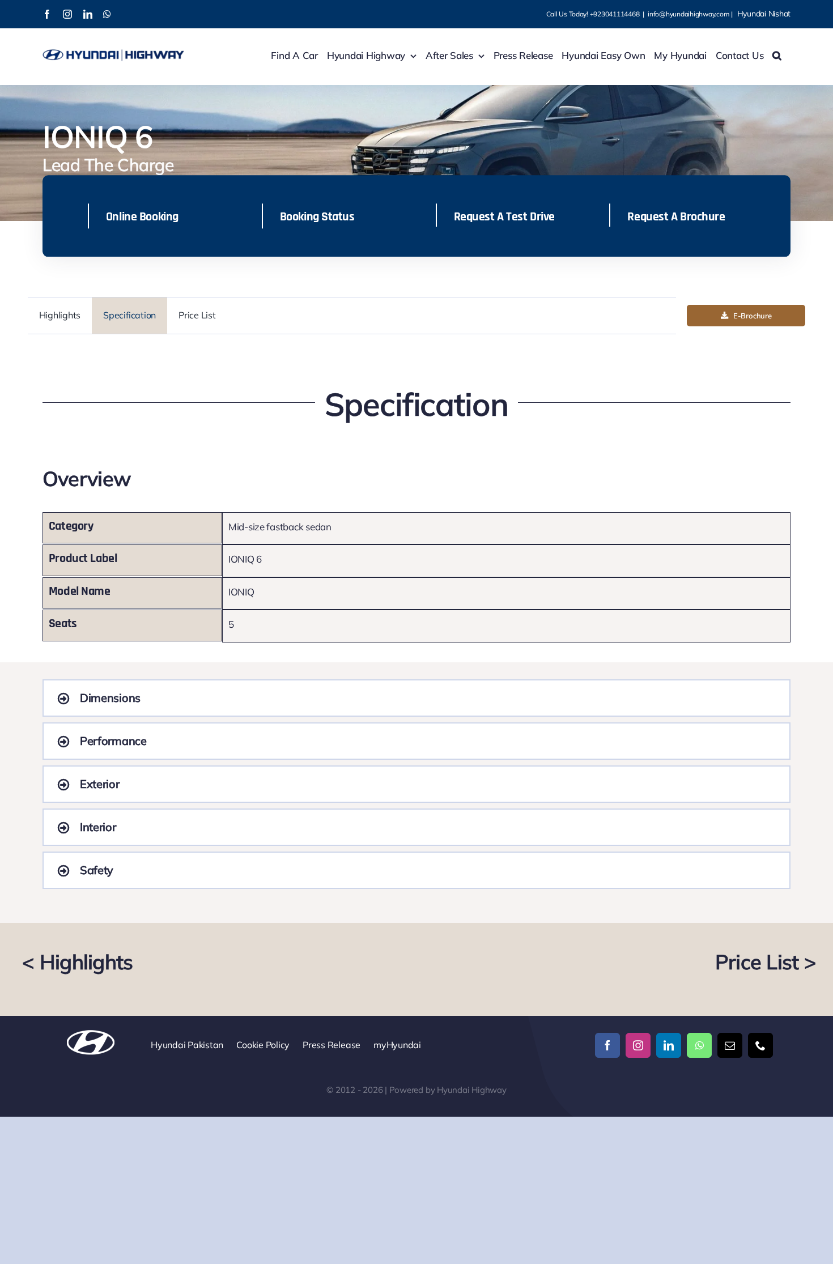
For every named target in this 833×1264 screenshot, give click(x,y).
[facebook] (607, 1045)
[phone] (760, 1045)
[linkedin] (668, 1045)
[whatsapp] (699, 1045)
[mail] (729, 1045)
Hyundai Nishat (763, 13)
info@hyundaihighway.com (688, 14)
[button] (776, 55)
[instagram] (638, 1045)
